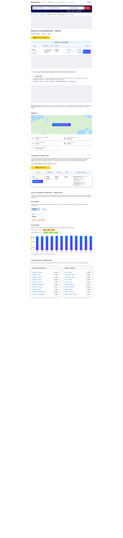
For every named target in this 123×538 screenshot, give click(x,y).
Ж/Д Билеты (50, 2)
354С (33, 176)
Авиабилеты (44, 2)
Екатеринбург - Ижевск (70, 274)
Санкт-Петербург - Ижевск (71, 294)
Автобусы (56, 2)
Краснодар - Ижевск (69, 286)
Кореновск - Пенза (36, 289)
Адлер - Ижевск (68, 282)
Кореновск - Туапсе (36, 277)
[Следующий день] (83, 8)
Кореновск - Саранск (37, 272)
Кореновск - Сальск (37, 282)
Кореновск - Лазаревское (38, 284)
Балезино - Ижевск (69, 291)
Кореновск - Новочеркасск (38, 294)
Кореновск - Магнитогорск (38, 291)
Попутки (66, 2)
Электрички (71, 2)
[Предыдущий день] (68, 8)
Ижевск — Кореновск (69, 14)
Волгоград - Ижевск (69, 284)
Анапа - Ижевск (68, 272)
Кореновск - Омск (36, 274)
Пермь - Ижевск (68, 279)
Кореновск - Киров (36, 279)
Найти (87, 8)
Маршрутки (61, 2)
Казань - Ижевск (68, 289)
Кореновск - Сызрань (37, 286)
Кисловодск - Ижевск (70, 277)
